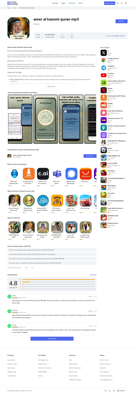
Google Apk (11, 360)
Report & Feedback (106, 376)
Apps (63, 3)
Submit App (110, 3)
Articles (72, 3)
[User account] (126, 3)
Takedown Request (75, 380)
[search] (117, 3)
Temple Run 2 (42, 364)
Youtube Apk (11, 376)
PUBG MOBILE (42, 372)
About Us (103, 368)
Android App (73, 364)
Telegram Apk (11, 372)
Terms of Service (105, 364)
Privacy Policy (104, 360)
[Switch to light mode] (121, 3)
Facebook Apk (12, 364)
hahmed (36, 24)
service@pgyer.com (106, 380)
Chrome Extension (75, 368)
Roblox (40, 376)
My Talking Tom (43, 360)
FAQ (70, 360)
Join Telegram (104, 372)
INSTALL (121, 21)
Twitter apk (11, 368)
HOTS (80, 3)
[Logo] (12, 3)
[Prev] (11, 119)
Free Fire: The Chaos (44, 368)
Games (55, 3)
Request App (73, 376)
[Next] (93, 119)
